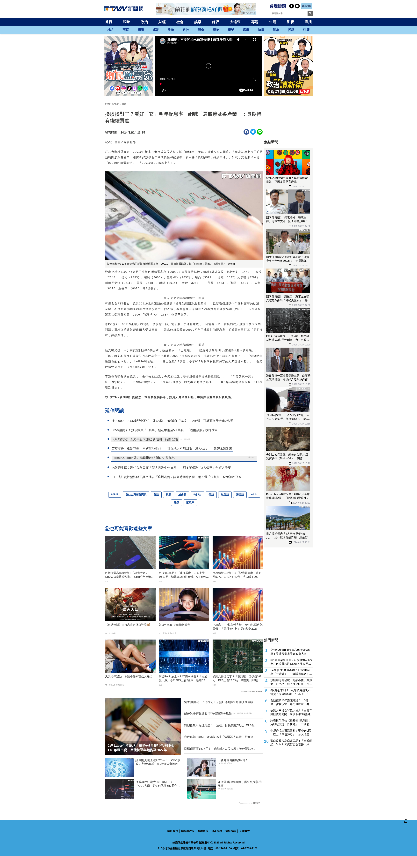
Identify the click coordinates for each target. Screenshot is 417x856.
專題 (255, 22)
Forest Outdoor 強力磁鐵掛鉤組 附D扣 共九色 (143, 457)
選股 (156, 494)
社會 (180, 22)
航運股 (225, 494)
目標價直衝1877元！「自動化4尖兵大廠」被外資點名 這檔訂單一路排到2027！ (220, 749)
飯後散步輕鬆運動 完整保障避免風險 (208, 713)
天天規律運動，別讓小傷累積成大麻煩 (128, 676)
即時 (126, 22)
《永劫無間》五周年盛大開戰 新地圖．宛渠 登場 (145, 439)
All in (254, 494)
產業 (231, 30)
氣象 (276, 30)
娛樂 (197, 22)
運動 (156, 30)
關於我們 (172, 831)
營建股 (240, 494)
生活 (272, 22)
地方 (111, 30)
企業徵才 (244, 831)
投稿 (291, 30)
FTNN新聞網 (112, 104)
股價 (176, 502)
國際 (141, 30)
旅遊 (171, 30)
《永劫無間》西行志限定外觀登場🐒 (127, 624)
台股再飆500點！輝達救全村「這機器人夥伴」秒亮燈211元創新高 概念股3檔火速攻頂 (221, 737)
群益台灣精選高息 (136, 494)
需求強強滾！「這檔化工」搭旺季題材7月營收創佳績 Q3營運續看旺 (220, 702)
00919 (114, 494)
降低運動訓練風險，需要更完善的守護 (240, 783)
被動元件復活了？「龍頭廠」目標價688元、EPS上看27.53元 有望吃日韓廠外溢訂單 (237, 678)
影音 (290, 22)
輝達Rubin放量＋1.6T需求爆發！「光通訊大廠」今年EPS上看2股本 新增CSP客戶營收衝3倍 (183, 678)
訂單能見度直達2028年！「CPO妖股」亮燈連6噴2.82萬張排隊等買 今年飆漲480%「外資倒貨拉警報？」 (158, 762)
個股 (211, 494)
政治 (144, 22)
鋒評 (215, 22)
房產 (246, 30)
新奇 (201, 30)
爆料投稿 (230, 831)
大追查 (235, 22)
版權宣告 (203, 831)
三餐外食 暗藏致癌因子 (233, 760)
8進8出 (197, 494)
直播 (308, 22)
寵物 (216, 30)
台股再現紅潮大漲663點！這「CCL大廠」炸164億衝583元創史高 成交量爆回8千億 (157, 784)
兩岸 (125, 30)
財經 (162, 22)
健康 (261, 30)
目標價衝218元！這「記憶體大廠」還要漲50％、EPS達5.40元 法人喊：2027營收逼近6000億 (237, 575)
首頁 (108, 22)
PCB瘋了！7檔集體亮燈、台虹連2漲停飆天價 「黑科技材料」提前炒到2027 (238, 626)
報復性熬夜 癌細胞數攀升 (174, 624)
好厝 (306, 30)
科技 (186, 30)
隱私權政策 (187, 831)
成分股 (182, 494)
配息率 (190, 502)
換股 (168, 494)
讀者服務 (217, 831)
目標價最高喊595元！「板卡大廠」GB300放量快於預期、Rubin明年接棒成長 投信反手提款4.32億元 (129, 575)
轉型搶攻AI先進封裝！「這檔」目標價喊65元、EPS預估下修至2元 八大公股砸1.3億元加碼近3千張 (221, 725)
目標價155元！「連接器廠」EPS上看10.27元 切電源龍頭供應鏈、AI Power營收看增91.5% (183, 575)
